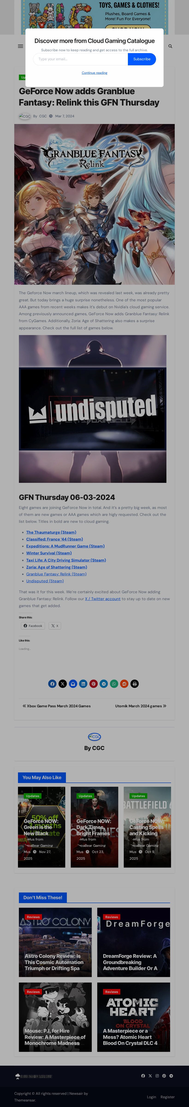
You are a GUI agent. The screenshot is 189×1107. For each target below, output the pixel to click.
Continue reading (94, 73)
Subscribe (142, 59)
